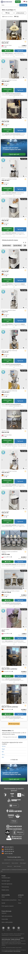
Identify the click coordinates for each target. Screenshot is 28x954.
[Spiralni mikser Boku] (14, 618)
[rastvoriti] (14, 57)
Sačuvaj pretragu (14, 723)
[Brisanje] (18, 5)
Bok (3, 757)
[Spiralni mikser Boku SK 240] (14, 109)
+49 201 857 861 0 (8, 849)
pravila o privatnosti (9, 951)
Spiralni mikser (7, 245)
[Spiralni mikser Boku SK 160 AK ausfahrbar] (14, 694)
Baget (3, 749)
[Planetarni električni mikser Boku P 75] (14, 299)
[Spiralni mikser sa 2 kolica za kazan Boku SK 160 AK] (14, 579)
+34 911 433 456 (8, 853)
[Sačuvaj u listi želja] (25, 42)
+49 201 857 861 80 (9, 851)
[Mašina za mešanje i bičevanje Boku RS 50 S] (14, 379)
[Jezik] (24, 1)
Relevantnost (20, 13)
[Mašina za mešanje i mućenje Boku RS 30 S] (14, 460)
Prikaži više (14, 759)
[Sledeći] (25, 30)
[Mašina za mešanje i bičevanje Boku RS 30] (14, 339)
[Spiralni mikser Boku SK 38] (14, 208)
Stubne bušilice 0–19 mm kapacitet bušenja (14, 859)
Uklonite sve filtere (8, 16)
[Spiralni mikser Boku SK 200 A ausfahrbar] (14, 656)
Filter (8, 13)
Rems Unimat (15, 863)
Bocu (3, 754)
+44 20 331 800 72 (8, 847)
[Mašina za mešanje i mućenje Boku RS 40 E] (14, 68)
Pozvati (21, 50)
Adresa (4, 746)
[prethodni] (2, 30)
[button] (26, 1)
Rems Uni (9, 866)
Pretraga (23, 5)
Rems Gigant (23, 863)
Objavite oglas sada (14, 154)
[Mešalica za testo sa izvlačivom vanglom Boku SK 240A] (14, 540)
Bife (3, 751)
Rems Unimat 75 (6, 863)
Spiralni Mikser (17, 245)
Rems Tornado (17, 866)
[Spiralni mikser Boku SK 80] (14, 30)
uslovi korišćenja (16, 951)
